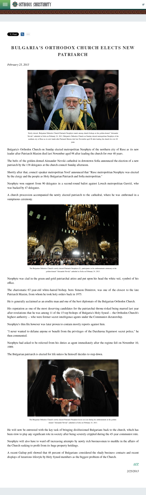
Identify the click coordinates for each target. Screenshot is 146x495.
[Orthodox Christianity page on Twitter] (143, 4)
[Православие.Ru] (31, 4)
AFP (136, 464)
